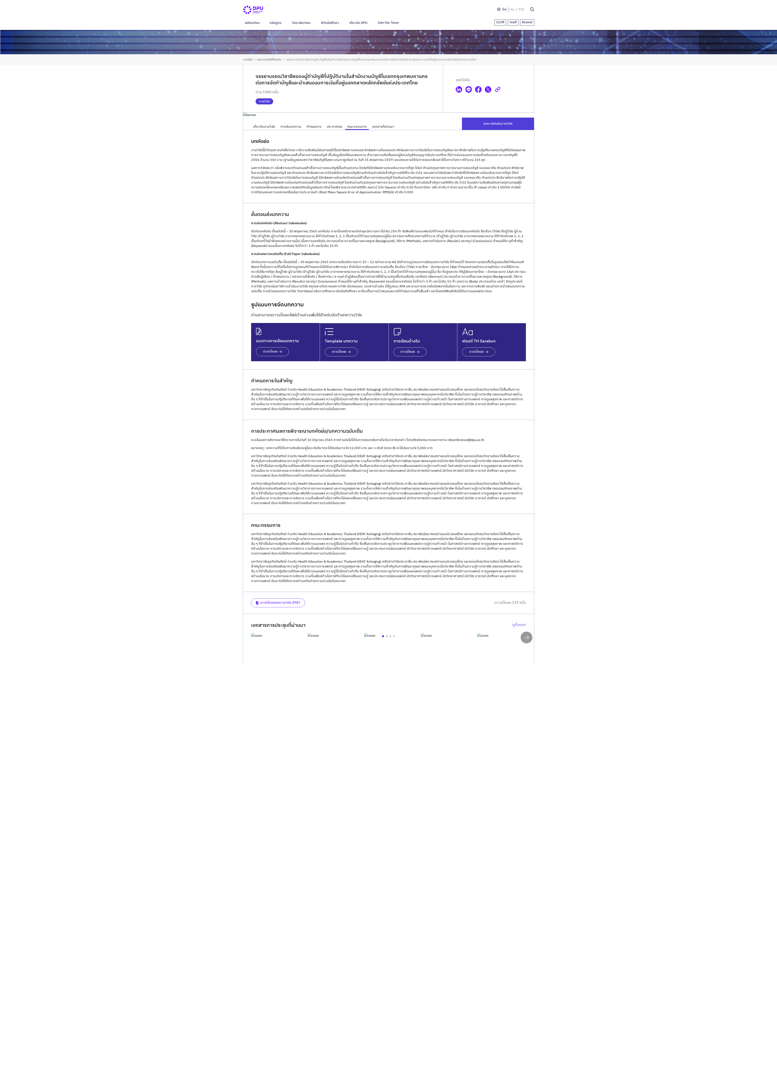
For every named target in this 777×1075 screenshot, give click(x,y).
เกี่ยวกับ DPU (358, 23)
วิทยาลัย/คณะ (301, 23)
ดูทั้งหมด (519, 625)
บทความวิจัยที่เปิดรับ (269, 60)
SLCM (500, 22)
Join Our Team (388, 22)
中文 (521, 9)
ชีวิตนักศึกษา (330, 23)
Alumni (527, 22)
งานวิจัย (247, 60)
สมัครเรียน (252, 23)
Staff (513, 22)
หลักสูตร (276, 23)
